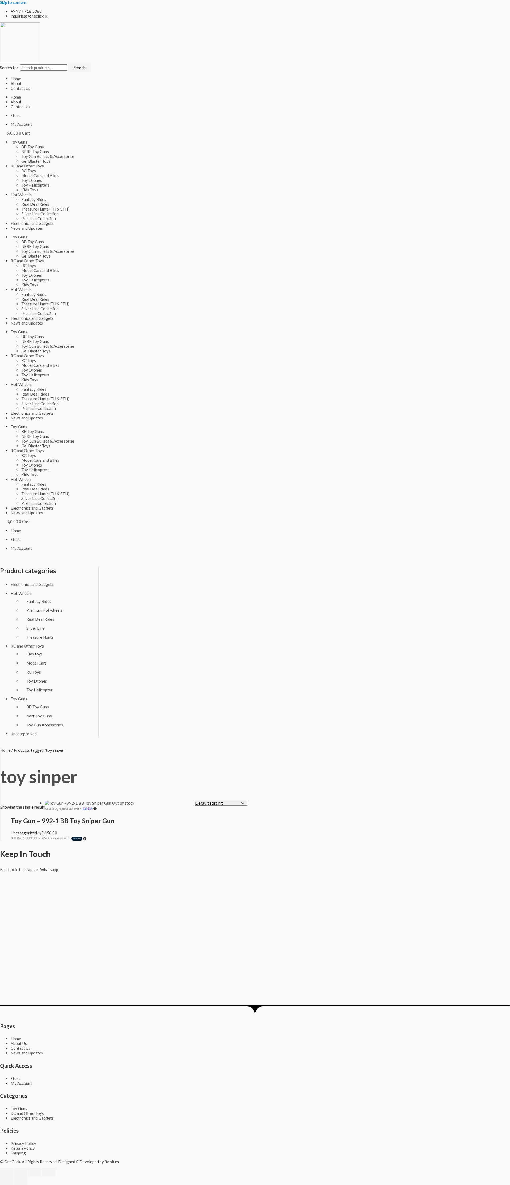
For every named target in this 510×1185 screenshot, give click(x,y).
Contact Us (20, 88)
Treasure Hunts (40, 637)
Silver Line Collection (40, 213)
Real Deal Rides (35, 204)
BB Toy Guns (32, 146)
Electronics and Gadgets (32, 223)
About (16, 83)
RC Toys (28, 170)
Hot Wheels (21, 194)
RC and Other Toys (27, 165)
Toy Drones (31, 180)
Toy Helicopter (39, 689)
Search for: (9, 67)
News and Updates (27, 228)
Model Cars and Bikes (40, 175)
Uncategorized (24, 733)
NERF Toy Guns (35, 151)
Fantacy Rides (33, 199)
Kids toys (34, 654)
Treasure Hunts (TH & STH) (45, 209)
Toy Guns (19, 142)
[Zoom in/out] (6, 1172)
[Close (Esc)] (49, 1172)
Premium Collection (38, 218)
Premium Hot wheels (44, 610)
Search (80, 67)
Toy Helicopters (35, 185)
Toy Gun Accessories (44, 724)
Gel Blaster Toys (35, 161)
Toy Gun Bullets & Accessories (48, 156)
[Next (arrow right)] (20, 1180)
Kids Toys (29, 189)
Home (16, 78)
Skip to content (13, 2)
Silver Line (35, 628)
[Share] (34, 1172)
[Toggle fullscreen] (20, 1172)
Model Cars (36, 663)
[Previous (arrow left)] (6, 1180)
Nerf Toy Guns (39, 715)
